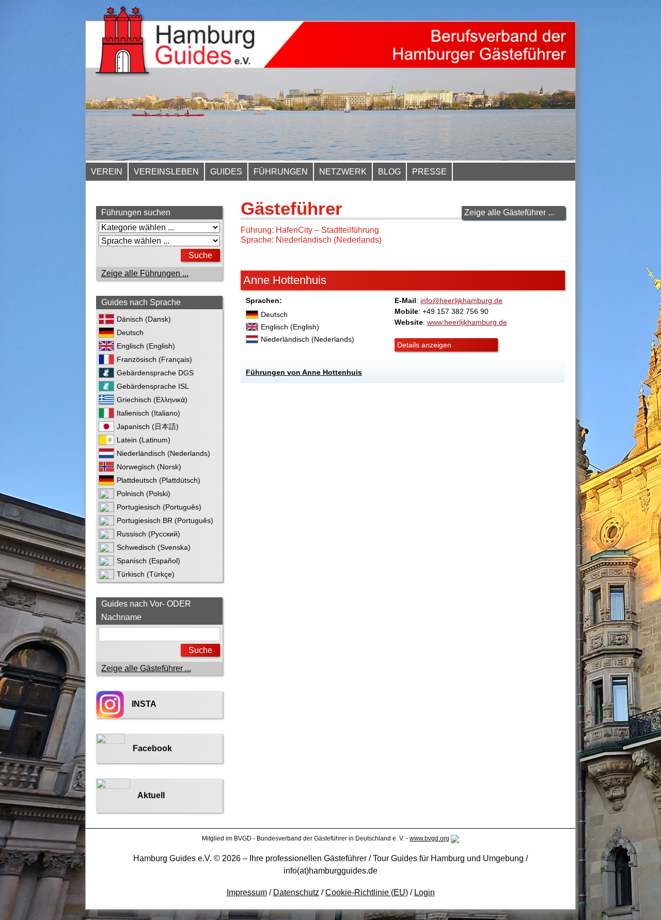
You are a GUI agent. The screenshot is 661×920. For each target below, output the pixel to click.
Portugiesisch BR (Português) (165, 520)
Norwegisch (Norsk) (149, 467)
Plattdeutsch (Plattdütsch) (158, 480)
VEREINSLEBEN (166, 171)
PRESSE (429, 171)
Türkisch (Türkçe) (146, 574)
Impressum (247, 892)
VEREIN (106, 171)
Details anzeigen (424, 345)
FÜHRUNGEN (281, 171)
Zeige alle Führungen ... (144, 273)
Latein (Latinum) (143, 440)
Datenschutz (296, 892)
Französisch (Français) (154, 359)
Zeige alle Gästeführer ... (509, 212)
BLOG (389, 171)
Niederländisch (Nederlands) (163, 453)
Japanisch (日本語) (148, 426)
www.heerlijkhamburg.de (467, 322)
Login (424, 892)
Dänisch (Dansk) (144, 319)
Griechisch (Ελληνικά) (152, 399)
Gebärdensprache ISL (153, 386)
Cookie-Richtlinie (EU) (366, 892)
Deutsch (130, 332)
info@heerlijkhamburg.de (461, 300)
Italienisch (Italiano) (148, 413)
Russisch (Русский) (148, 534)
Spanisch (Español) (148, 561)
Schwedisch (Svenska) (154, 547)
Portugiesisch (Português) (159, 507)
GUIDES (226, 171)
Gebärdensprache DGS (155, 373)
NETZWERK (343, 171)
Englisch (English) (146, 346)
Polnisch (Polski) (143, 493)
